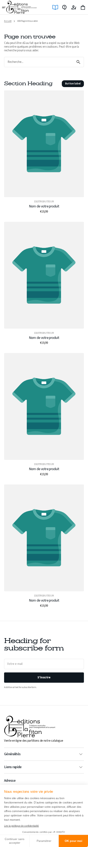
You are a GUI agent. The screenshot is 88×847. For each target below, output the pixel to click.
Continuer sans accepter (14, 840)
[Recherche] (78, 62)
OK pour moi (73, 840)
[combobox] (38, 62)
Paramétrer (44, 840)
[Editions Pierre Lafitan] (21, 7)
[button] (4, 7)
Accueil (7, 21)
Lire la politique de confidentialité (21, 825)
